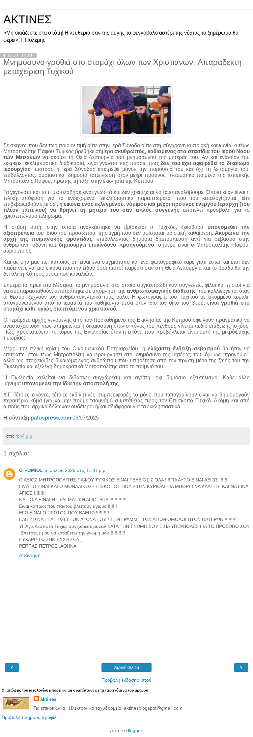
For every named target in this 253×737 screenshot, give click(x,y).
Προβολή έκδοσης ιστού (126, 680)
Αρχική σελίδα (126, 667)
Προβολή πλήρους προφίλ (29, 717)
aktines (48, 699)
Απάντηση (30, 555)
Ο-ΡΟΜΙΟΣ (30, 470)
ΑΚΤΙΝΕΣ (27, 19)
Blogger (134, 730)
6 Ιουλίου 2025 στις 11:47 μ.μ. (75, 470)
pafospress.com (51, 418)
